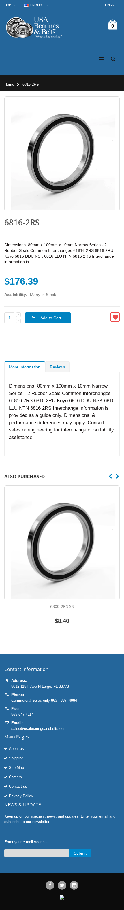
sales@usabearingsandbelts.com (39, 728)
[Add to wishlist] (115, 317)
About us (16, 748)
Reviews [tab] (57, 367)
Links (109, 5)
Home (9, 84)
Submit (80, 853)
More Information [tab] (24, 367)
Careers (15, 777)
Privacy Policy (21, 796)
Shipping (16, 758)
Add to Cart (50, 318)
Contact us (18, 786)
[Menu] (101, 59)
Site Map (16, 767)
